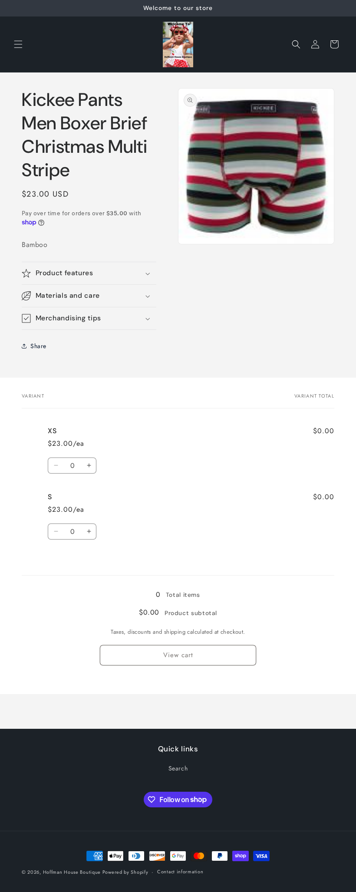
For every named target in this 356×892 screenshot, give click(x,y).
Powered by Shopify (125, 872)
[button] (18, 44)
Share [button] (38, 346)
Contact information (180, 871)
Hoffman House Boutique (72, 872)
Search (178, 768)
